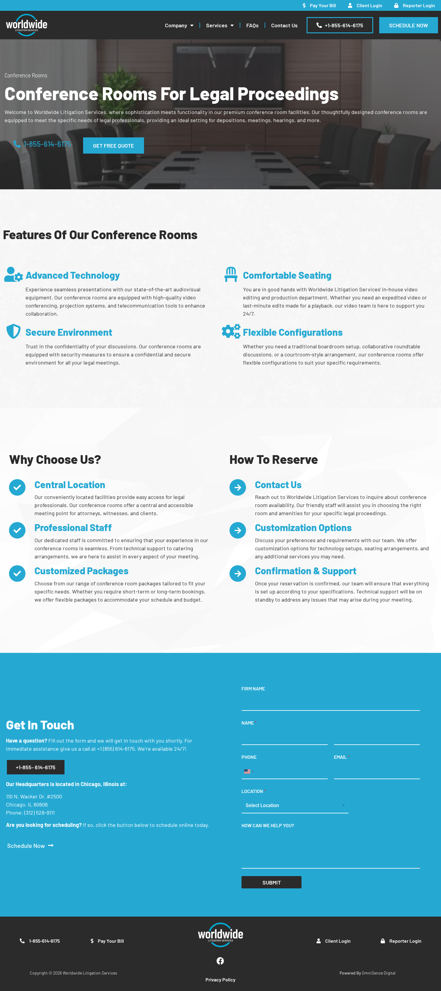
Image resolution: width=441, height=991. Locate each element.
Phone (249, 757)
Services (216, 25)
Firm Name (253, 688)
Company (176, 25)
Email (342, 757)
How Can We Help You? (268, 825)
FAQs (252, 25)
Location (254, 791)
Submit (271, 882)
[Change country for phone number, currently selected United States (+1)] (249, 771)
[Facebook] (220, 960)
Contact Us (284, 25)
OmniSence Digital (367, 972)
